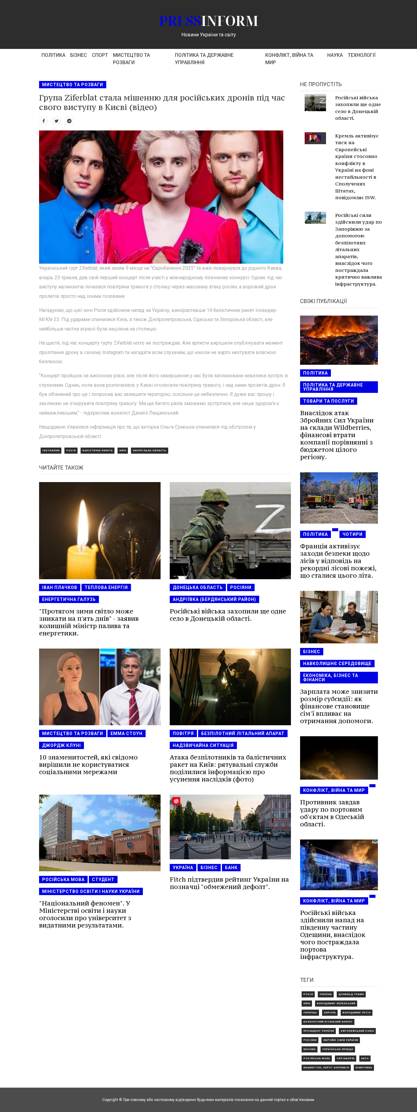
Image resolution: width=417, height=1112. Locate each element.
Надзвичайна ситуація (203, 745)
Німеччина (364, 1067)
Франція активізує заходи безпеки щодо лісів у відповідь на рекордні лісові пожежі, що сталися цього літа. (338, 561)
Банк (231, 867)
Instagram (51, 450)
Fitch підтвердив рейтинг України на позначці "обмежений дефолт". (229, 883)
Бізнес (78, 55)
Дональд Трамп (351, 994)
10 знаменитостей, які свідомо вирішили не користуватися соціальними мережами (88, 764)
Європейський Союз (357, 1031)
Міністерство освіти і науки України (91, 891)
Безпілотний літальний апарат (243, 733)
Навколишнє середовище (337, 663)
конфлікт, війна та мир (289, 58)
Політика (53, 55)
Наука (335, 55)
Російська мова (63, 879)
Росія (71, 450)
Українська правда (337, 1049)
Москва (309, 1049)
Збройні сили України (340, 1040)
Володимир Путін (357, 1012)
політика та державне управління (204, 58)
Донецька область (198, 587)
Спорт (100, 55)
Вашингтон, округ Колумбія (326, 1067)
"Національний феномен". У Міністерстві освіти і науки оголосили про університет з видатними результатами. (85, 914)
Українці (310, 1012)
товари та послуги (328, 401)
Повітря (183, 733)
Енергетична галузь (69, 599)
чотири (353, 534)
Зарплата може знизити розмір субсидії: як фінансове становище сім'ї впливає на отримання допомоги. (339, 706)
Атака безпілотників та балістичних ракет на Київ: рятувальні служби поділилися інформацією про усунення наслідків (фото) (228, 768)
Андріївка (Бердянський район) (214, 599)
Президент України (318, 1031)
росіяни (241, 587)
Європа (330, 1012)
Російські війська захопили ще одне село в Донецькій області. (228, 615)
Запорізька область (149, 450)
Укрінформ (345, 1058)
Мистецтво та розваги (131, 58)
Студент (103, 879)
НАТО (365, 1058)
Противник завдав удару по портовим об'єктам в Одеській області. (332, 813)
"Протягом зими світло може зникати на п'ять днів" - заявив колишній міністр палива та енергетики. (89, 622)
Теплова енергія (106, 587)
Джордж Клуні (61, 745)
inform (208, 20)
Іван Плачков (59, 587)
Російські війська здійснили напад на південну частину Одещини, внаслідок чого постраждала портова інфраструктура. (332, 935)
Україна (183, 867)
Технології (361, 55)
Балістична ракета (97, 450)
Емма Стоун (127, 733)
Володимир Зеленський (336, 1003)
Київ (122, 450)
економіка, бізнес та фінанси (330, 677)
